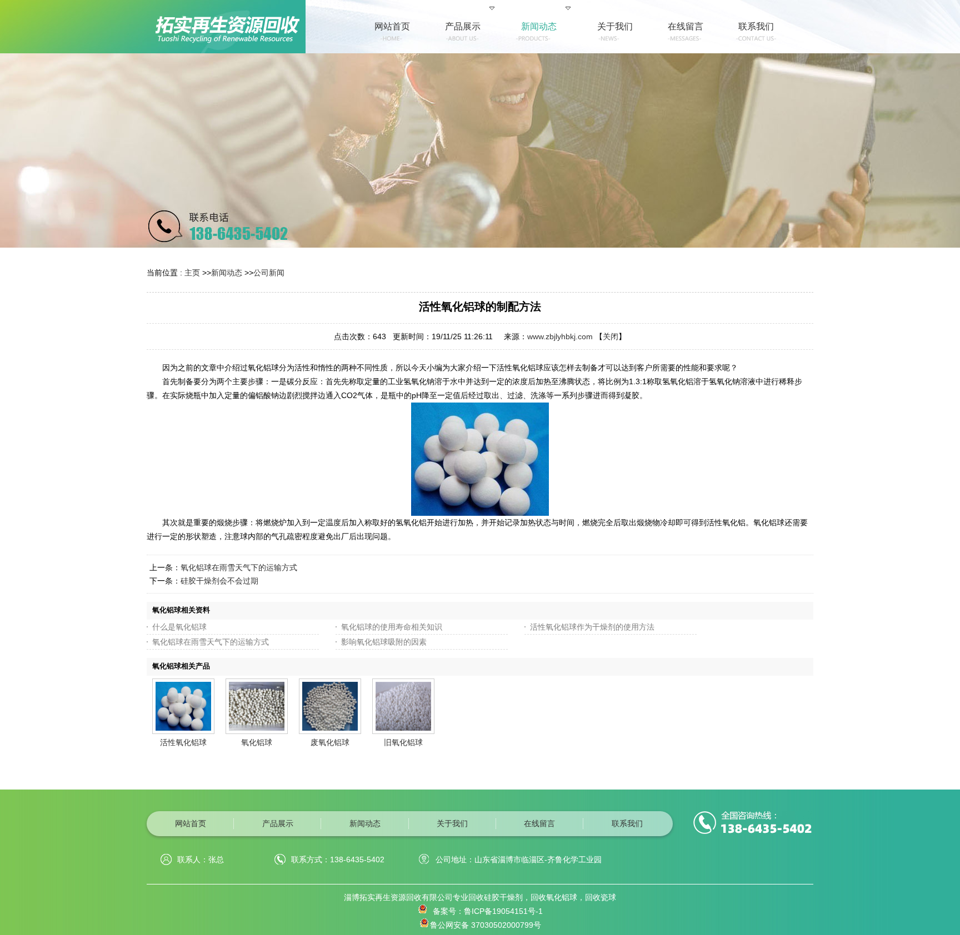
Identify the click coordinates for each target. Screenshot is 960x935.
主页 (192, 272)
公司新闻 (268, 272)
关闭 (610, 336)
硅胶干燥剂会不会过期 (219, 580)
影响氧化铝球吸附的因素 (384, 641)
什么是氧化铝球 (179, 626)
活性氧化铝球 (183, 742)
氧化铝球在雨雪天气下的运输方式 (239, 567)
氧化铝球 (256, 742)
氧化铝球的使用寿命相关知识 (391, 626)
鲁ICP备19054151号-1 (503, 911)
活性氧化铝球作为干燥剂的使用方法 (592, 626)
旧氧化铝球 (403, 742)
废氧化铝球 (330, 742)
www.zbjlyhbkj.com (560, 336)
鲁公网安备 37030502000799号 (485, 925)
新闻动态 (226, 272)
